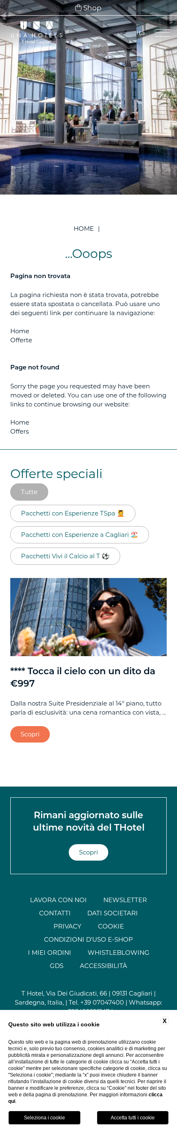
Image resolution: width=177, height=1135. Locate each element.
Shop (92, 8)
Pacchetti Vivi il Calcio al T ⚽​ (65, 556)
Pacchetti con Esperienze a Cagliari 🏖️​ (79, 534)
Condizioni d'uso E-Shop (88, 939)
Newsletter (125, 900)
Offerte (21, 340)
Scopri (30, 734)
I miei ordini (49, 952)
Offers (19, 431)
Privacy (68, 926)
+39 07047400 (102, 1002)
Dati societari (112, 913)
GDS (56, 966)
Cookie (111, 926)
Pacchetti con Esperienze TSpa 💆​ (73, 513)
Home (84, 228)
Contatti (55, 913)
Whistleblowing (118, 952)
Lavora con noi (58, 900)
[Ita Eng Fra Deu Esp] (140, 33)
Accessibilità (103, 966)
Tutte (29, 492)
